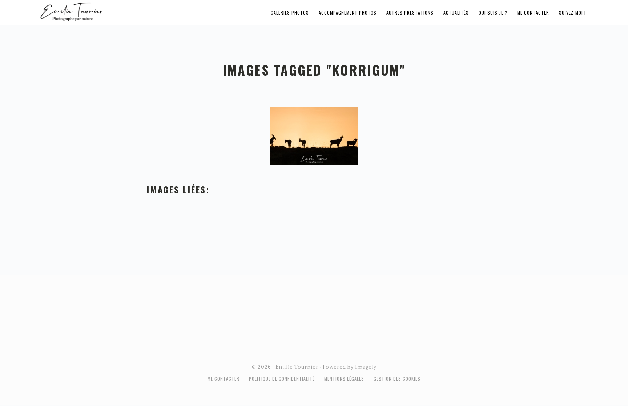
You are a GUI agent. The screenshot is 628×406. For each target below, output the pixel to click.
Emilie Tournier (129, 11)
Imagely (366, 367)
